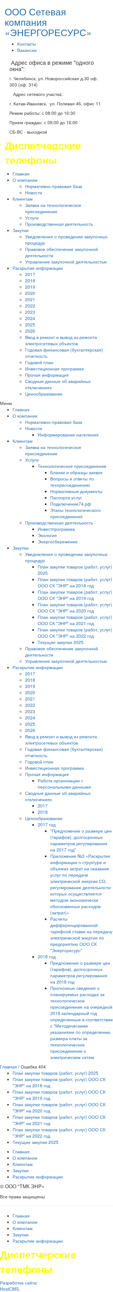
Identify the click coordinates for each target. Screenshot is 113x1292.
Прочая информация (47, 375)
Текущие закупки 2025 (60, 642)
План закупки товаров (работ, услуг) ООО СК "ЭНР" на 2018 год (75, 582)
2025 (30, 324)
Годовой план (39, 362)
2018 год (47, 956)
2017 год (47, 824)
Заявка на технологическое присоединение (53, 208)
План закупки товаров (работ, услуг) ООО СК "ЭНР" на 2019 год (75, 595)
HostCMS (9, 1289)
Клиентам (23, 199)
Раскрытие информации (38, 268)
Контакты (26, 44)
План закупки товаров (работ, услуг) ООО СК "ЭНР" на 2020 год (75, 607)
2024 (30, 318)
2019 (30, 287)
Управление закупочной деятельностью (66, 261)
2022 (30, 305)
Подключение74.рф (70, 504)
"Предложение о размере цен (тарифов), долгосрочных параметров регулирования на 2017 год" (81, 840)
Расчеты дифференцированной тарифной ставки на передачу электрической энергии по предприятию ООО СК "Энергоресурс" (81, 934)
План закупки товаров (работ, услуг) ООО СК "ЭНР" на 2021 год (75, 620)
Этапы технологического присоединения (75, 513)
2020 (30, 293)
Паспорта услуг (66, 497)
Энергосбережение (58, 541)
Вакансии (27, 50)
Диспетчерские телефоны (43, 152)
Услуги (32, 217)
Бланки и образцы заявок (76, 472)
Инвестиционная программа (54, 368)
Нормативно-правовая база (53, 186)
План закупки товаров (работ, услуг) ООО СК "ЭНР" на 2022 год (75, 632)
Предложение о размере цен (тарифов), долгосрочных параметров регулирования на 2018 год (80, 972)
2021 (30, 299)
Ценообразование (43, 394)
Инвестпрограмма (56, 529)
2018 (30, 280)
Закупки (21, 230)
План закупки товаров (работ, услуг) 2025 (55, 1073)
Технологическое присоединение (72, 466)
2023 (30, 312)
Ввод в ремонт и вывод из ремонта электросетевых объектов (61, 340)
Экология (47, 535)
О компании (25, 180)
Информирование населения (68, 434)
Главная (21, 173)
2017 (30, 274)
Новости (33, 192)
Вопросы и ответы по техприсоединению (72, 481)
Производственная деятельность (59, 224)
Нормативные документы (76, 491)
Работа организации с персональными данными (64, 783)
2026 (30, 331)
